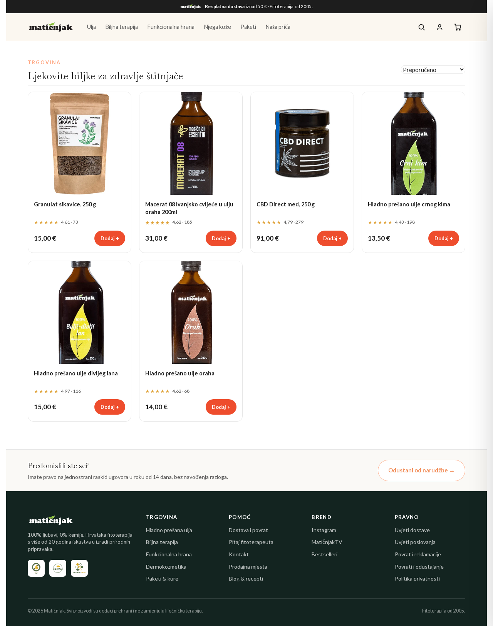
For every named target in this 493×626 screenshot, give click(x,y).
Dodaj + (110, 238)
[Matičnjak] (51, 27)
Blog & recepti (246, 578)
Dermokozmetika (166, 566)
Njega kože (217, 26)
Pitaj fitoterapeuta (251, 542)
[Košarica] (457, 27)
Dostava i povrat (248, 530)
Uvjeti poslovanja (415, 542)
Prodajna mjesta (248, 566)
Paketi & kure (162, 578)
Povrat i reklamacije (418, 554)
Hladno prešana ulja (169, 530)
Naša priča (277, 26)
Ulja (91, 26)
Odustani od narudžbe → (421, 470)
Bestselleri (324, 554)
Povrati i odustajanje (419, 566)
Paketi (248, 26)
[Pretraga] (421, 27)
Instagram (324, 530)
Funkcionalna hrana (171, 26)
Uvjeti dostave (412, 530)
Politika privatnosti (417, 578)
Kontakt (239, 554)
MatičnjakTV (327, 542)
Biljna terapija (121, 26)
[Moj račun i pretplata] (439, 27)
